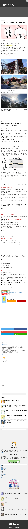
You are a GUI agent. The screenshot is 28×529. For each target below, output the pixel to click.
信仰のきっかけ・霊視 (3, 468)
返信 (2, 354)
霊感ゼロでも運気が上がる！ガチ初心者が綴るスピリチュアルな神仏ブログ (14, 526)
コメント (3, 376)
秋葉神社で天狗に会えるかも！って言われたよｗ (9, 426)
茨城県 (1, 475)
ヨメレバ (10, 298)
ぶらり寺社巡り (3, 466)
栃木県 (1, 472)
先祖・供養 (2, 469)
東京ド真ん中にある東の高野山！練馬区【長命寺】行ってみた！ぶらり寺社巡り (15, 514)
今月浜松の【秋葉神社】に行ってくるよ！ (8, 425)
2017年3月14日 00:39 (4, 344)
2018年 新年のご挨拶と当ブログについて (13, 400)
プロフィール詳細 (3, 452)
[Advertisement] (14, 12)
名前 (3, 385)
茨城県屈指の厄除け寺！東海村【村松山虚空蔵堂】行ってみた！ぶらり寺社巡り (15, 509)
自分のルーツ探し (3, 474)
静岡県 (1, 477)
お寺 (1, 465)
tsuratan (6, 357)
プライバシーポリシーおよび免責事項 (14, 521)
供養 (1, 467)
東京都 (1, 471)
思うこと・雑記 (3, 470)
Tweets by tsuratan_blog (14, 479)
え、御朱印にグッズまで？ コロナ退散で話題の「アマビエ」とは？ (13, 498)
